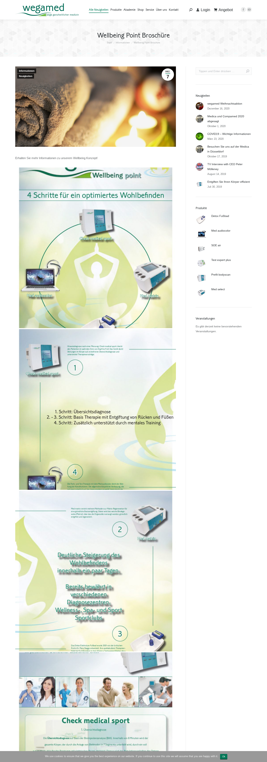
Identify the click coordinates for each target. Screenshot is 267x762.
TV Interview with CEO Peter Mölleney (225, 167)
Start (109, 42)
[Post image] (199, 106)
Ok (223, 756)
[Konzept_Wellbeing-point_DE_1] (95, 247)
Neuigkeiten (25, 76)
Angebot (226, 10)
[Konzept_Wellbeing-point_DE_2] (95, 409)
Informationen (123, 42)
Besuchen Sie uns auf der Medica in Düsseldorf (228, 149)
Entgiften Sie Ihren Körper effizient (228, 181)
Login (205, 10)
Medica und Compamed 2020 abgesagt (225, 119)
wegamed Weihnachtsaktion (224, 103)
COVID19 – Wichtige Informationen (229, 133)
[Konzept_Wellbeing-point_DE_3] (95, 571)
